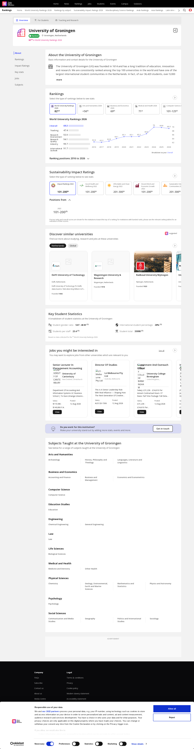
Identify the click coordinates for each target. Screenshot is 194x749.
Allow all (172, 709)
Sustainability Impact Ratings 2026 (88, 10)
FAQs (36, 677)
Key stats (19, 72)
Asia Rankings (157, 10)
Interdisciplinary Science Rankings (120, 10)
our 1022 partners (51, 711)
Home (56, 4)
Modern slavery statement (78, 693)
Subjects (19, 84)
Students (101, 4)
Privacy (70, 683)
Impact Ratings (22, 65)
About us (38, 693)
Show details (137, 744)
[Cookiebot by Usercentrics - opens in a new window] (17, 744)
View (57, 412)
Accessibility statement (76, 699)
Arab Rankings (143, 10)
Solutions (138, 4)
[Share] (175, 30)
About (18, 53)
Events (113, 4)
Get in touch (162, 428)
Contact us (39, 688)
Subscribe (38, 683)
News (66, 4)
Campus (124, 4)
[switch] (76, 744)
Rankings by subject (62, 10)
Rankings (78, 4)
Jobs (89, 4)
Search (184, 10)
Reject (172, 717)
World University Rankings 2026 (38, 10)
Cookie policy (72, 688)
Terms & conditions (75, 677)
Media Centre (40, 699)
